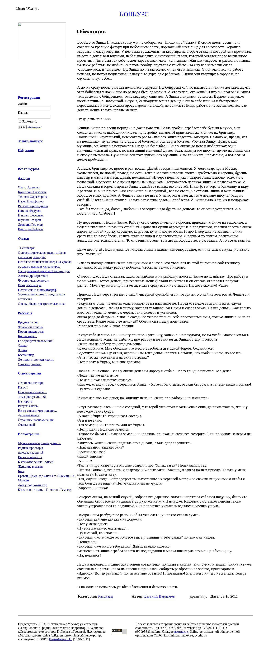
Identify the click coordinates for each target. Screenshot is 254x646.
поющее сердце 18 (31, 452)
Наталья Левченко (30, 215)
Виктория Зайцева (30, 229)
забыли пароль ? (34, 127)
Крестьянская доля (31, 331)
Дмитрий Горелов (30, 224)
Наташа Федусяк (29, 211)
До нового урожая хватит (36, 359)
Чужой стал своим (30, 327)
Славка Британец (29, 364)
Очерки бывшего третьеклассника (41, 303)
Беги (21, 471)
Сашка (22, 345)
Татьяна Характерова (33, 196)
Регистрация (29, 97)
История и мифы (29, 285)
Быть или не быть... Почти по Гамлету (45, 489)
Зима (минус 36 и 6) (32, 397)
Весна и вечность (30, 457)
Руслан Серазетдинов (33, 206)
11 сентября (26, 248)
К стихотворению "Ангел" (36, 462)
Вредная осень (28, 322)
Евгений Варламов (159, 596)
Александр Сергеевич (33, 276)
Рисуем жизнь (28, 406)
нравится (197, 596)
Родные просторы (30, 448)
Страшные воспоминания (36, 420)
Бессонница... (27, 336)
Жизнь (22, 350)
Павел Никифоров (30, 201)
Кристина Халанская (32, 192)
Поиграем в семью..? (32, 392)
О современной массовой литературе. (44, 271)
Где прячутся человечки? (35, 341)
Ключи (22, 387)
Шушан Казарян (29, 220)
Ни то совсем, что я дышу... (37, 410)
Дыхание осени (28, 415)
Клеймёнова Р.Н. (60, 639)
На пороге (25, 401)
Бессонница (26, 355)
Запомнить (29, 121)
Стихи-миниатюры (31, 383)
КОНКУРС (134, 14)
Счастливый (26, 424)
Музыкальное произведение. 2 (39, 443)
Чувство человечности (33, 280)
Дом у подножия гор (32, 485)
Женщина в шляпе (30, 466)
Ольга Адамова (28, 187)
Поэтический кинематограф (37, 290)
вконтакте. (181, 631)
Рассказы (105, 596)
